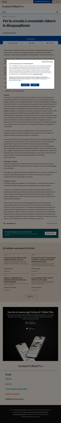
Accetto (35, 84)
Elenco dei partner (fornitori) (15, 80)
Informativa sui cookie (37, 74)
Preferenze (25, 84)
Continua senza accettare (47, 61)
